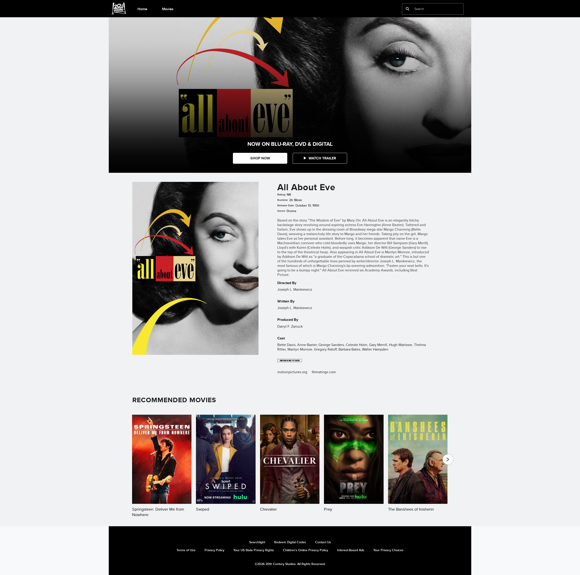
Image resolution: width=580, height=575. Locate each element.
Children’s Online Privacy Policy (305, 550)
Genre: (281, 211)
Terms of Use (186, 550)
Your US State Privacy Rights (253, 550)
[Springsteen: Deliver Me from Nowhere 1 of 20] (161, 459)
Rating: (281, 194)
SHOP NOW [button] (260, 158)
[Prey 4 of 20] (353, 459)
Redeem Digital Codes (290, 542)
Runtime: (282, 200)
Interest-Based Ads (350, 550)
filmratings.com (324, 372)
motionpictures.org (292, 372)
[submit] (407, 8)
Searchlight (257, 542)
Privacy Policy (214, 550)
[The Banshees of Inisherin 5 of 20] (417, 459)
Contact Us (323, 542)
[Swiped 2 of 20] (225, 459)
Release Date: (286, 205)
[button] (320, 158)
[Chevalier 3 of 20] (289, 459)
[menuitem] (142, 8)
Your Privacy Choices (388, 550)
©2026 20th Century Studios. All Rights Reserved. (290, 564)
